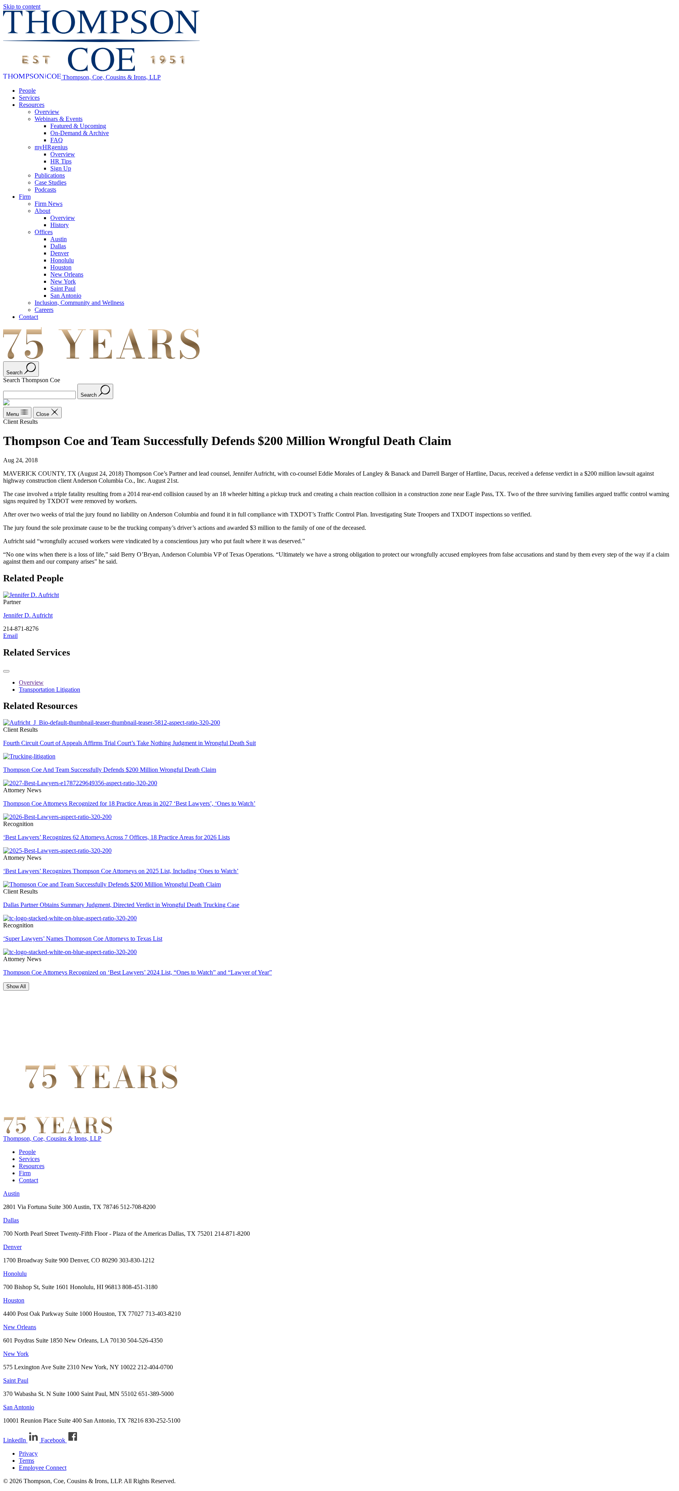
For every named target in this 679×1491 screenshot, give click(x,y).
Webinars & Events (59, 118)
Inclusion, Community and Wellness (79, 302)
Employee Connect (42, 1467)
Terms (26, 1460)
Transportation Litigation (49, 689)
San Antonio (65, 295)
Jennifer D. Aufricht (28, 615)
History (59, 225)
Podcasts (45, 189)
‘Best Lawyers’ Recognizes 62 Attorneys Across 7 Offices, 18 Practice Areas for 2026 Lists (116, 837)
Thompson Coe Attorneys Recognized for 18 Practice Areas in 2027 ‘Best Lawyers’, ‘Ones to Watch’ (129, 803)
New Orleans (66, 274)
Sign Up (60, 168)
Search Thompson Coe (31, 380)
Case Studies (50, 182)
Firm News (48, 203)
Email (10, 635)
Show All (16, 986)
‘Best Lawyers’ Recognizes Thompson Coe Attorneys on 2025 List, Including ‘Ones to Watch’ (121, 871)
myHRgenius (51, 147)
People (27, 90)
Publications (50, 175)
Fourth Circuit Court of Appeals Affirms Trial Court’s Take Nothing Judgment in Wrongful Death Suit (129, 743)
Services (29, 97)
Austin (58, 239)
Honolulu (62, 260)
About (42, 210)
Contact (28, 316)
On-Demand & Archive (79, 133)
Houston (61, 267)
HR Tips (61, 161)
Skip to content (21, 6)
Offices (44, 232)
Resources (31, 104)
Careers (44, 309)
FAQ (56, 140)
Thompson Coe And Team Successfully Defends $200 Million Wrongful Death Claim (109, 769)
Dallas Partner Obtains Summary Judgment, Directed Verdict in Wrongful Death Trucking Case (121, 904)
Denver (59, 253)
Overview (47, 111)
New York (63, 281)
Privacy (28, 1453)
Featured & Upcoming (78, 126)
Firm (25, 196)
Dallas (58, 246)
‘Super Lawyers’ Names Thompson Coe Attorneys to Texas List (82, 938)
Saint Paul (62, 288)
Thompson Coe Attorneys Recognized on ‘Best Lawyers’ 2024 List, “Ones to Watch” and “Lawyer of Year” (137, 972)
